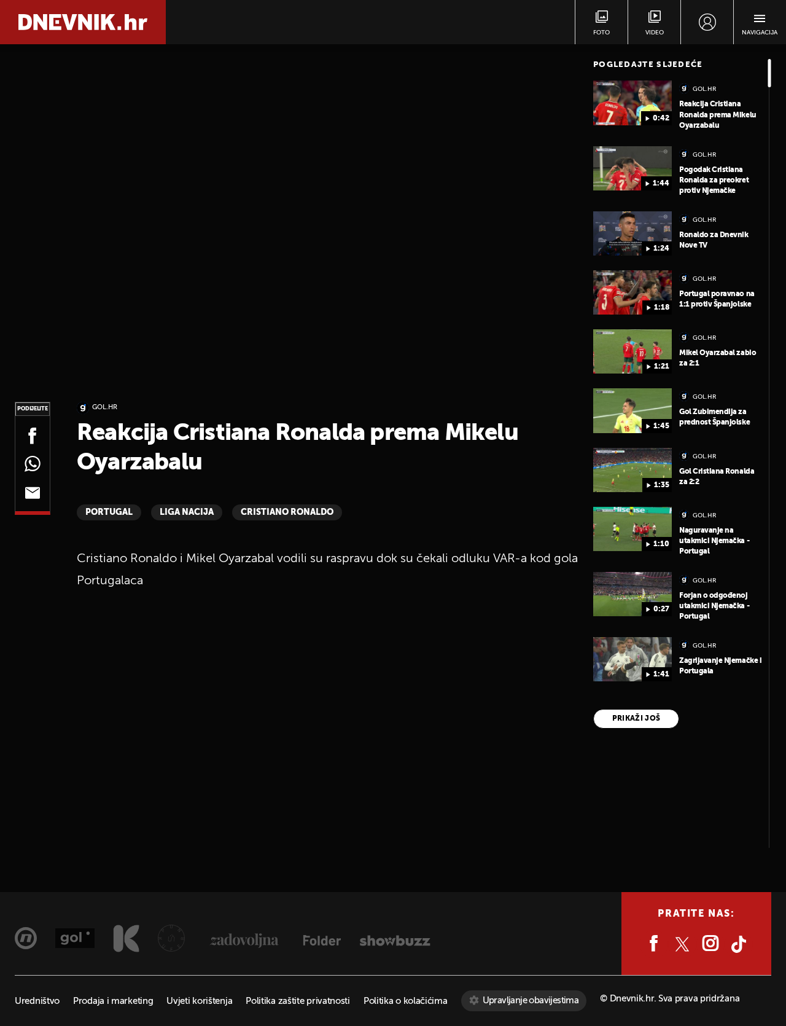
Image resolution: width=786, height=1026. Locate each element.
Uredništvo (37, 1001)
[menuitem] (707, 22)
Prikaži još (636, 719)
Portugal (109, 512)
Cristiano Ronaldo (287, 512)
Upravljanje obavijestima (531, 1000)
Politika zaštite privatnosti (298, 1001)
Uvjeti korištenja (199, 1001)
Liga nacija (187, 512)
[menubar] (707, 22)
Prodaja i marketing (113, 1001)
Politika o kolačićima (406, 1001)
